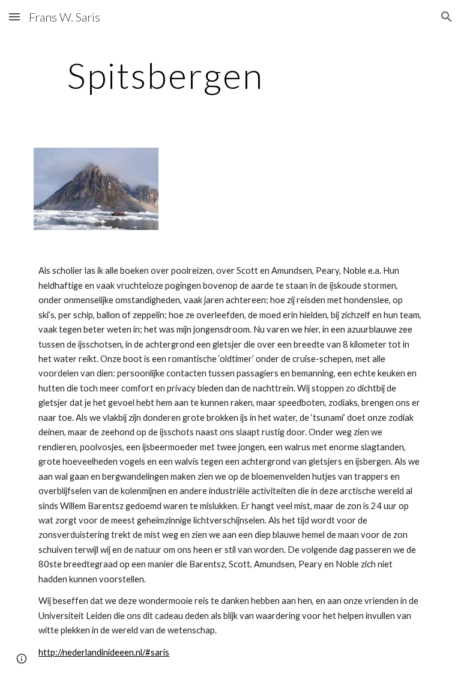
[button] (14, 16)
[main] (165, 75)
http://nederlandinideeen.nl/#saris (103, 652)
